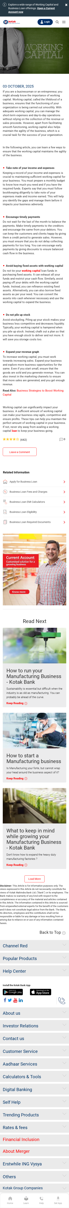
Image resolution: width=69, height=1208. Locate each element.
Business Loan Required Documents (30, 522)
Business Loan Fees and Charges (28, 491)
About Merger (16, 1151)
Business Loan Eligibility (23, 511)
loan (14, 430)
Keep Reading (15, 703)
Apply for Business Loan (23, 481)
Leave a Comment (19, 452)
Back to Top (51, 932)
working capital (31, 270)
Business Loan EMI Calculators (27, 501)
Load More (34, 878)
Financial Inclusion (21, 1139)
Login (47, 22)
